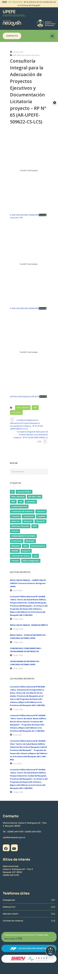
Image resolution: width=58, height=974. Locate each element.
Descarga (42, 215)
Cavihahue (30, 501)
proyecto (26, 551)
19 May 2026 (18, 642)
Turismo (15, 560)
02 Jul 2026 (17, 735)
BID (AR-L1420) (34, 496)
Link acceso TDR (16, 217)
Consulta (15, 516)
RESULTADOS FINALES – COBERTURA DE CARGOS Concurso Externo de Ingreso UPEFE (28, 583)
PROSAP (14, 551)
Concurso (41, 511)
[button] (52, 36)
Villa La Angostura (31, 560)
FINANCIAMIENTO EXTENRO (23, 536)
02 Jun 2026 (17, 590)
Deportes (15, 521)
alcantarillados (24, 492)
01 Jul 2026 (17, 763)
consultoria (16, 412)
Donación (28, 521)
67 (12, 492)
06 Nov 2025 (18, 52)
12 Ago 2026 (18, 709)
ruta (35, 556)
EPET (35, 526)
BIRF (35, 407)
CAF (20, 501)
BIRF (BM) (17, 55)
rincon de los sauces (20, 556)
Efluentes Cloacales (20, 526)
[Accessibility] (50, 951)
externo (15, 531)
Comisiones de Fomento (22, 511)
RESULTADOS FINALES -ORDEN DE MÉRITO (29, 625)
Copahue (41, 516)
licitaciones (16, 541)
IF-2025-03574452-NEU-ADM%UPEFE (24, 308)
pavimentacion (38, 546)
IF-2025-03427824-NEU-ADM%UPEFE (24, 215)
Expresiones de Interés (30, 55)
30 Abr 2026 (18, 655)
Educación (40, 521)
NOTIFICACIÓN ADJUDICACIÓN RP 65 (24, 396)
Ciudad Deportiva (19, 506)
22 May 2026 (18, 629)
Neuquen (15, 546)
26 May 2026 (18, 619)
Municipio (30, 541)
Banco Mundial (23, 407)
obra (25, 546)
